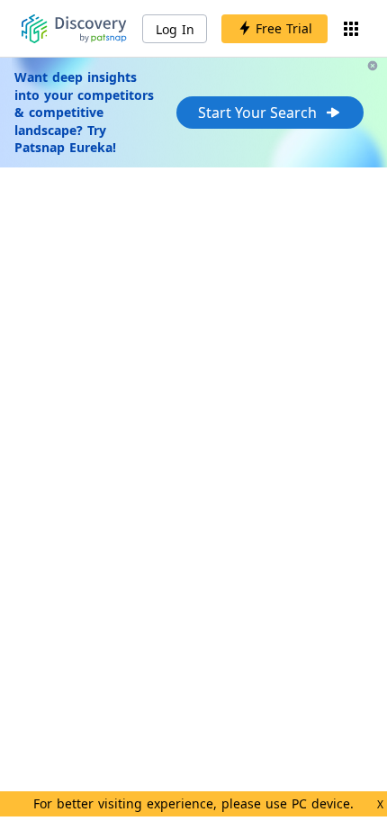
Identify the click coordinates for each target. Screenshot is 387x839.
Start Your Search (257, 112)
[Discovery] (74, 28)
